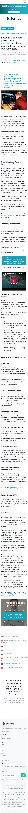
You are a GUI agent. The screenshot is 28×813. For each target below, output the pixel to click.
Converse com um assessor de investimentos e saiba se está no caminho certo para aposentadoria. (14, 615)
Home (2, 33)
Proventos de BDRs (9, 85)
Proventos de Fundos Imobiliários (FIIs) (15, 83)
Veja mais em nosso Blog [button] (8, 28)
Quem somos (5, 750)
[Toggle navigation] (25, 1)
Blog (7, 33)
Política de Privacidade (7, 758)
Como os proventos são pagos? (12, 78)
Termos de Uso (5, 760)
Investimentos (15, 33)
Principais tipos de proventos (12, 81)
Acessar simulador (14, 12)
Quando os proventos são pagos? (13, 80)
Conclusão (7, 87)
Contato (4, 755)
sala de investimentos (16, 487)
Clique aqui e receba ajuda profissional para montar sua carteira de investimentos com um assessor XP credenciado (14, 260)
